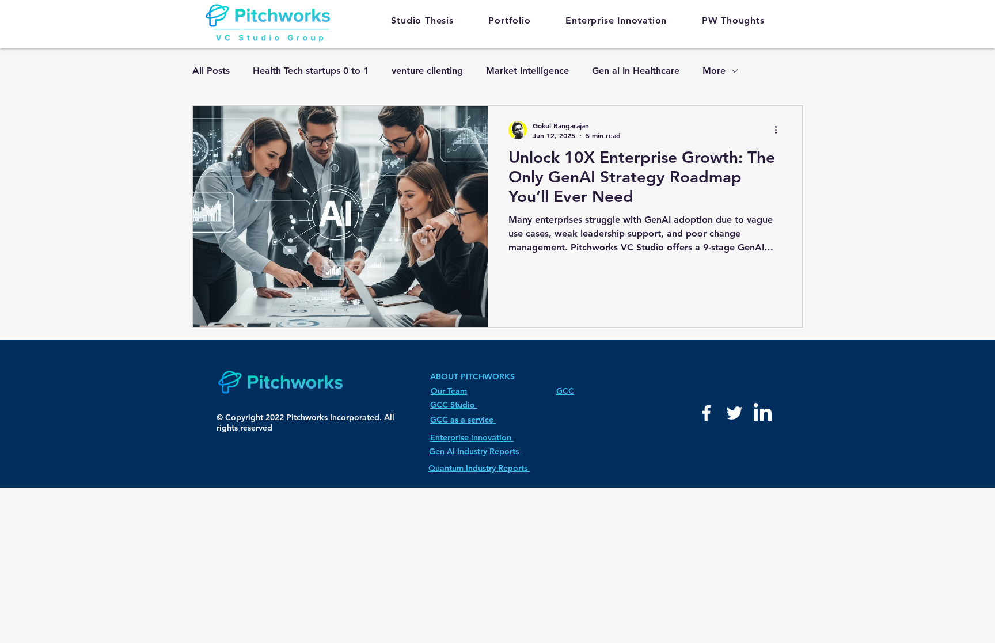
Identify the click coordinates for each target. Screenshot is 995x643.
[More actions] (780, 130)
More (714, 70)
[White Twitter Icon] (734, 413)
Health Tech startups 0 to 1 (311, 70)
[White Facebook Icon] (706, 413)
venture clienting (427, 70)
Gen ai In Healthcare (635, 70)
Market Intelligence (527, 70)
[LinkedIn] (762, 413)
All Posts (211, 70)
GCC (565, 391)
